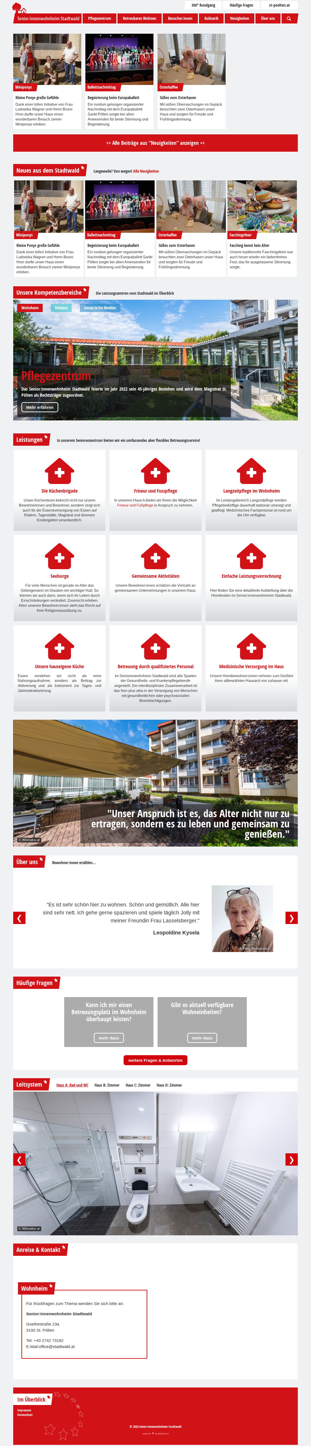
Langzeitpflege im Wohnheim (251, 491)
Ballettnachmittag (101, 87)
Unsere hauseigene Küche (59, 666)
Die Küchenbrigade (60, 491)
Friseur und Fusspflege (155, 491)
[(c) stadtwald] (47, 59)
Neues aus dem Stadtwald (47, 170)
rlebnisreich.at (163, 1434)
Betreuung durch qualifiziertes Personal (156, 666)
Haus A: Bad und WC (72, 1085)
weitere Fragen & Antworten (155, 1060)
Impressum (24, 1410)
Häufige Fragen (241, 5)
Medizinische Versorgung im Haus (251, 666)
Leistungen (29, 439)
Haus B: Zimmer (107, 1085)
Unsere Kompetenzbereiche (49, 292)
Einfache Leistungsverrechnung (251, 576)
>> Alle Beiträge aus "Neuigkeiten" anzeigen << (155, 143)
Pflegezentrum (99, 18)
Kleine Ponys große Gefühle (37, 97)
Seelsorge (60, 576)
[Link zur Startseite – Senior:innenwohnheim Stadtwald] (47, 18)
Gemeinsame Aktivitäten (155, 576)
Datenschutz (25, 1415)
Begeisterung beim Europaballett (113, 97)
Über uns (268, 18)
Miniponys (23, 87)
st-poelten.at (279, 5)
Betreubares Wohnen (139, 18)
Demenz (40, 375)
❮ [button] (19, 918)
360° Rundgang (203, 5)
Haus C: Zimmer (138, 1085)
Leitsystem (29, 1084)
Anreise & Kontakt (38, 1249)
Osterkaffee (169, 87)
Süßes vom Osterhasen (178, 97)
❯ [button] (291, 918)
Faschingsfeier (240, 235)
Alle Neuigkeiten (146, 171)
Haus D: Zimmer (169, 1085)
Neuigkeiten (239, 18)
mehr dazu (109, 1038)
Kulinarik (211, 18)
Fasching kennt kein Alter (249, 245)
